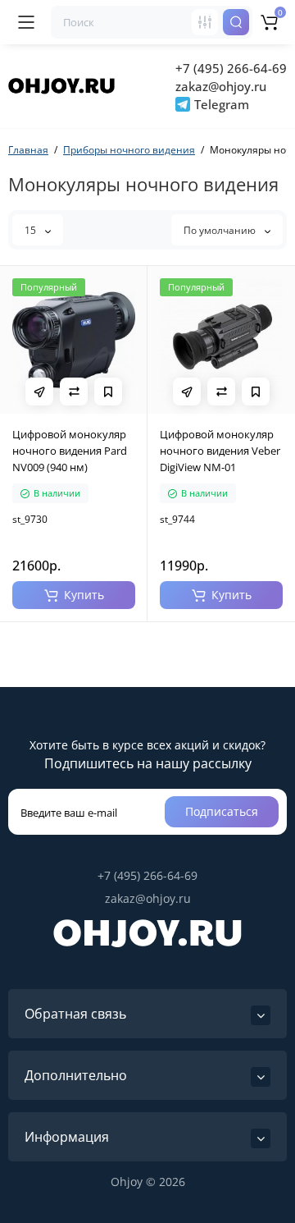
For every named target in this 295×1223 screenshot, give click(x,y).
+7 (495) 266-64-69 (231, 68)
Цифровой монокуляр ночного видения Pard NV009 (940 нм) (69, 450)
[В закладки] (108, 391)
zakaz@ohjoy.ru (220, 86)
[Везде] (205, 22)
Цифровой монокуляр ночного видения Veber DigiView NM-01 (220, 450)
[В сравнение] (74, 391)
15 (32, 230)
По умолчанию (221, 230)
